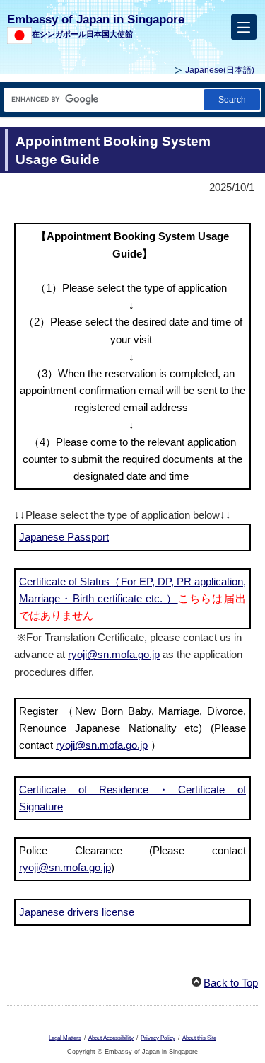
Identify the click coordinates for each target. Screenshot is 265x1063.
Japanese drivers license (76, 912)
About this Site (199, 1038)
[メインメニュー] (244, 27)
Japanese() (219, 70)
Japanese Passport (64, 537)
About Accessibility (111, 1038)
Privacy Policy (158, 1038)
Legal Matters (65, 1038)
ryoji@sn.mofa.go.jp (114, 654)
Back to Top (231, 983)
